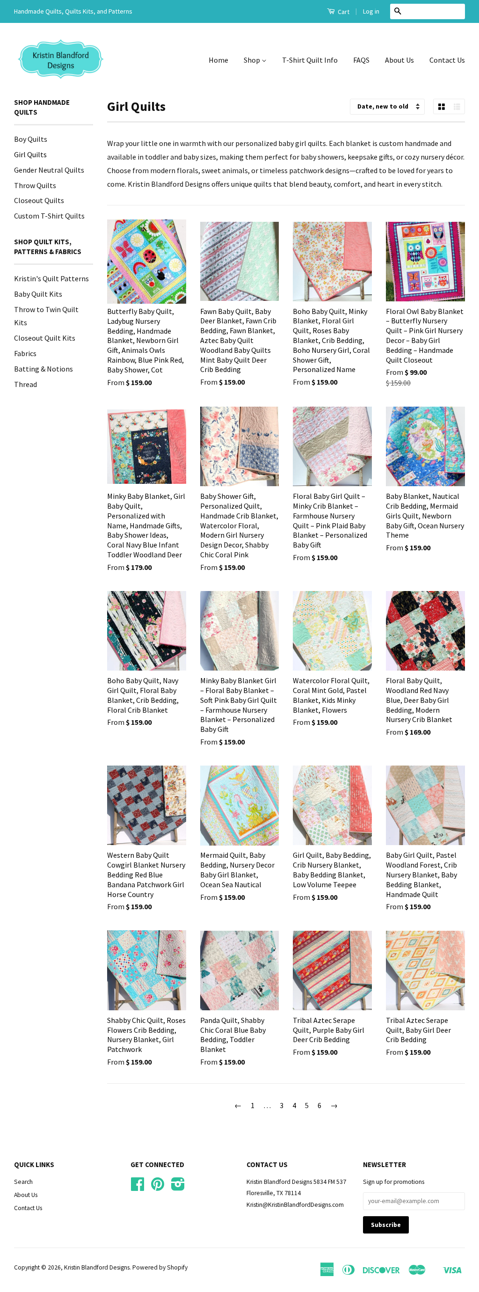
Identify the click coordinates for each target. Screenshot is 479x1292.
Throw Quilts (35, 185)
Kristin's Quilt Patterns (51, 278)
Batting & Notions (43, 368)
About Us (399, 60)
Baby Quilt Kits (38, 294)
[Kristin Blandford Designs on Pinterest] (158, 1187)
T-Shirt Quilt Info (310, 60)
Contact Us (447, 60)
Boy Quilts (30, 139)
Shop (252, 60)
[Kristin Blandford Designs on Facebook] (138, 1187)
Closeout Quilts (39, 200)
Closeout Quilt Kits (44, 338)
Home (218, 60)
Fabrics (25, 353)
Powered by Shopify (160, 1267)
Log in (371, 11)
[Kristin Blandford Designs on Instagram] (178, 1187)
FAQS (361, 60)
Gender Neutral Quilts (49, 170)
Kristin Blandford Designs (97, 1267)
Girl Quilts (30, 154)
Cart (342, 11)
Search (23, 1182)
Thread (25, 384)
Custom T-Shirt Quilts (49, 215)
